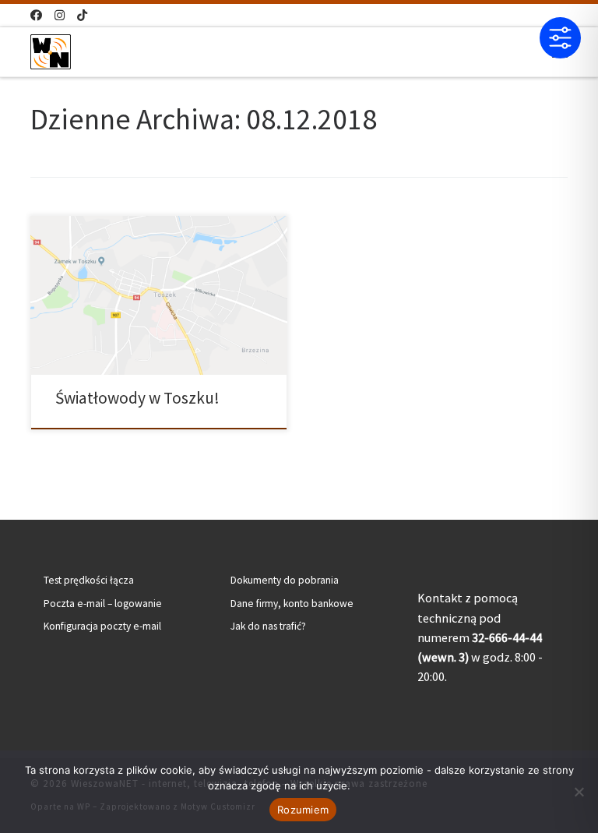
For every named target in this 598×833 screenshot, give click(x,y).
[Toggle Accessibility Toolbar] (560, 38)
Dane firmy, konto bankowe (292, 603)
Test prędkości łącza (89, 580)
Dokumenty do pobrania (284, 580)
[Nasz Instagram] (60, 15)
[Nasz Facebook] (36, 15)
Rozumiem (303, 809)
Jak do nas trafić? (268, 626)
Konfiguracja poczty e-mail (102, 626)
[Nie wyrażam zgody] (578, 791)
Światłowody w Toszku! (137, 397)
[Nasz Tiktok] (82, 15)
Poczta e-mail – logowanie (103, 603)
